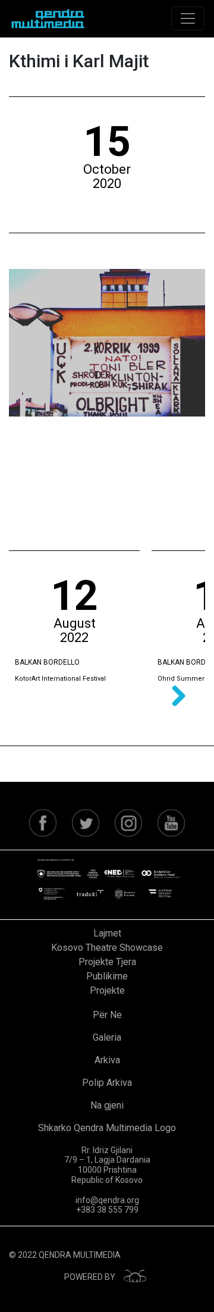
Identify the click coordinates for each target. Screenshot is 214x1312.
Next (174, 697)
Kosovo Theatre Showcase (107, 947)
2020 (107, 183)
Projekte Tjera (107, 961)
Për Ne (107, 1014)
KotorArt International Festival (60, 678)
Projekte (107, 990)
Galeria (107, 1037)
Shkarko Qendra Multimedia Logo (107, 1127)
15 (107, 141)
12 (74, 595)
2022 (74, 637)
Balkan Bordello (47, 662)
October (107, 169)
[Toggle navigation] (187, 18)
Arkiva (107, 1060)
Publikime (107, 976)
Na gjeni (107, 1105)
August (75, 623)
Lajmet (107, 933)
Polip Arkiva (107, 1082)
